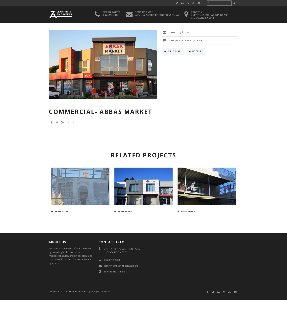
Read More (61, 211)
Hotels (196, 51)
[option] (103, 64)
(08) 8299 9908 (112, 259)
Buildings (173, 51)
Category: (175, 40)
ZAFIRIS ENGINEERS (115, 271)
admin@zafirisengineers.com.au (121, 265)
